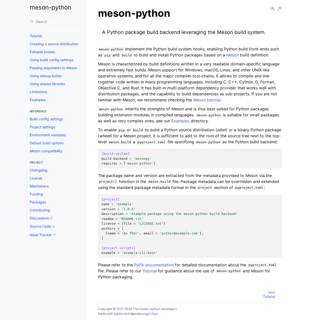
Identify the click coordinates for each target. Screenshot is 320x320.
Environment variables (48, 135)
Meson (232, 54)
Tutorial (36, 36)
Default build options (47, 143)
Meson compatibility (46, 151)
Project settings (42, 127)
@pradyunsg (139, 314)
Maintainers (39, 186)
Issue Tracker (41, 235)
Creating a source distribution (54, 44)
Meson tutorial (206, 99)
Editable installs (42, 52)
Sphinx (119, 314)
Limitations (38, 92)
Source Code (40, 226)
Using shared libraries (47, 84)
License (36, 178)
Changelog (39, 170)
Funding (36, 194)
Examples (38, 100)
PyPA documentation (154, 264)
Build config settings (46, 119)
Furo (155, 314)
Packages (38, 202)
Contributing (40, 210)
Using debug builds (46, 76)
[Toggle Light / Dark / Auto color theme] (279, 9)
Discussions (39, 218)
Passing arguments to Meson (53, 68)
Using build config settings (51, 60)
